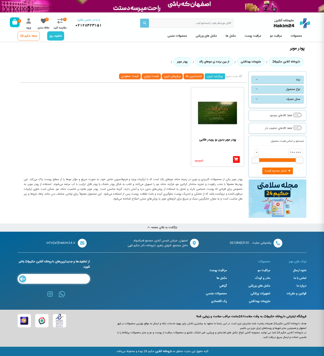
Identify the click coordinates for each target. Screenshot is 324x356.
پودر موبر (182, 61)
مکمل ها (231, 36)
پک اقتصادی (219, 301)
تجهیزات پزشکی (260, 293)
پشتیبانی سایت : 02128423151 (250, 243)
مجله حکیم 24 (28, 36)
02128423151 (88, 25)
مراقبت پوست (253, 36)
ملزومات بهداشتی (251, 61)
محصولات (296, 36)
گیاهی (223, 286)
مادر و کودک (262, 278)
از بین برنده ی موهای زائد (214, 61)
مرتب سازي (232, 76)
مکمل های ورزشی (206, 36)
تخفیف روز (55, 36)
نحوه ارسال (299, 270)
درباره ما (301, 286)
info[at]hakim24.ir (61, 243)
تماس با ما (300, 278)
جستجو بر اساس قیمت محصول (287, 141)
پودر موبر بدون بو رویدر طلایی (217, 139)
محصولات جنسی (177, 36)
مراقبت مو (276, 36)
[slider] (255, 160)
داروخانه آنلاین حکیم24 (286, 61)
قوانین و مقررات (296, 293)
